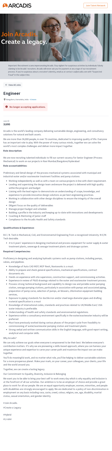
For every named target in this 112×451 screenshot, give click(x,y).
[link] (17, 5)
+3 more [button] (33, 99)
